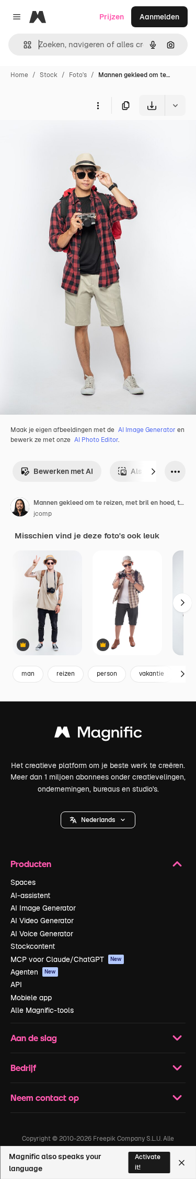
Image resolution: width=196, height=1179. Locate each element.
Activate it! (147, 1162)
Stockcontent (32, 946)
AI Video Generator (42, 920)
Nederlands (98, 820)
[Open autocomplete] (23, 45)
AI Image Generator (147, 430)
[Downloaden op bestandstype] (175, 105)
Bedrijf (23, 1067)
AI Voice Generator (41, 933)
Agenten (33, 972)
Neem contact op (44, 1097)
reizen (65, 673)
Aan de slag (33, 1037)
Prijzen (111, 16)
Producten (30, 863)
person (107, 673)
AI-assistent (30, 895)
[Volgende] (153, 471)
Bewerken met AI (63, 471)
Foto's (78, 75)
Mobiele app (31, 997)
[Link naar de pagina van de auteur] (19, 508)
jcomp (42, 514)
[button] (98, 820)
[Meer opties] (97, 105)
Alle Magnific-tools (42, 1010)
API (16, 984)
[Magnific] (98, 735)
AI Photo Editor (96, 440)
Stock (48, 75)
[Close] (181, 1162)
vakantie (151, 673)
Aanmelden (159, 16)
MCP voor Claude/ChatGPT (66, 959)
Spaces (23, 882)
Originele (68, 140)
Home (19, 75)
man (27, 673)
